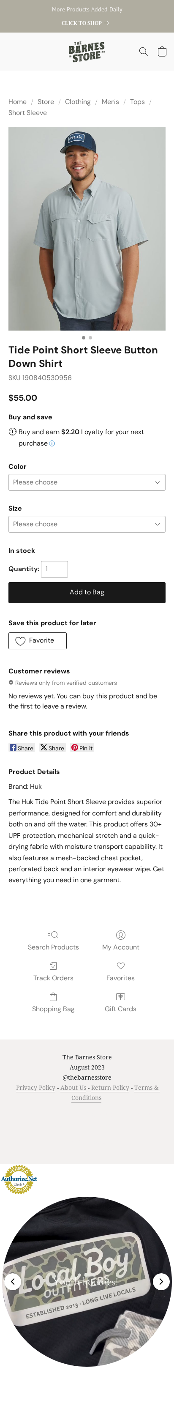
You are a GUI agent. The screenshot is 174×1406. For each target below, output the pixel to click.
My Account (120, 947)
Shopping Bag (53, 1008)
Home (17, 101)
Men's (110, 101)
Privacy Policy (35, 1087)
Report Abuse (103, 1126)
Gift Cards (120, 1008)
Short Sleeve (27, 112)
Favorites (120, 978)
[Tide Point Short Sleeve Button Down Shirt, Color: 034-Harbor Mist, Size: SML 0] (87, 229)
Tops (137, 101)
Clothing (78, 101)
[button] (87, 52)
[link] (87, 23)
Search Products (53, 947)
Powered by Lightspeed (87, 1142)
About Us (73, 1087)
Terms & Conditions (43, 1113)
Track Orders (53, 978)
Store (46, 101)
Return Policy (110, 1087)
